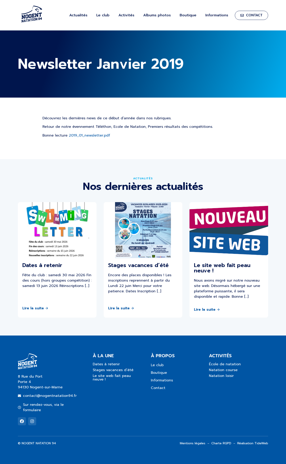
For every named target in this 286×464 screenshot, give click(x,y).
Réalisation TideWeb (252, 443)
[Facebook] (22, 421)
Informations (216, 15)
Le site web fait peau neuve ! (112, 377)
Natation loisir (221, 375)
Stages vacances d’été (113, 370)
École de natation (225, 364)
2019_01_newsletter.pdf (89, 135)
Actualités (78, 15)
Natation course (223, 370)
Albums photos (157, 15)
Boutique (188, 15)
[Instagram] (32, 421)
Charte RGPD (221, 443)
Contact (158, 388)
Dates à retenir (106, 364)
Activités (126, 15)
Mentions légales (192, 443)
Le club (102, 15)
